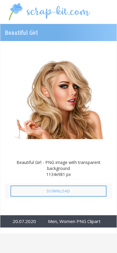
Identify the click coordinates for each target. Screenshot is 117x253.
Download (58, 191)
